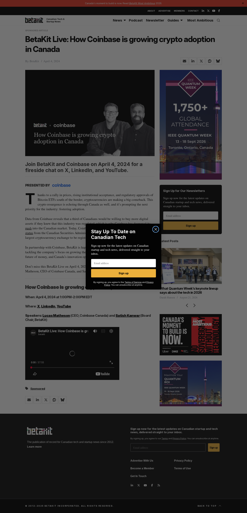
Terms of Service (133, 282)
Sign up (124, 273)
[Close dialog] (156, 229)
